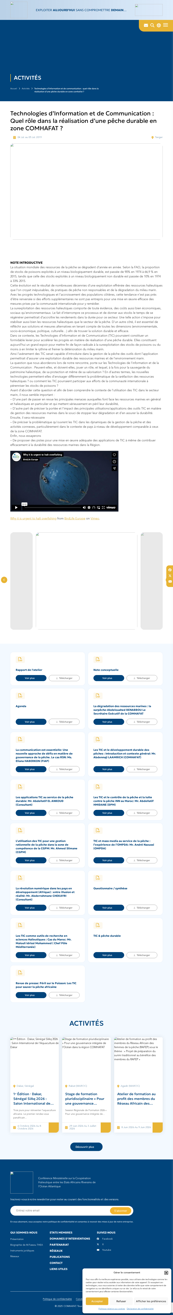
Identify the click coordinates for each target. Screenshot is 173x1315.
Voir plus (30, 678)
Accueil (13, 89)
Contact (56, 1263)
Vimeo (95, 518)
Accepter (97, 1301)
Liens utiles (58, 1269)
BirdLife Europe (74, 518)
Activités (26, 89)
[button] (166, 1273)
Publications (60, 1256)
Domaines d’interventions (70, 1238)
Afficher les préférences (151, 1301)
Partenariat (59, 1244)
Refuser (121, 1301)
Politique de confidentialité (57, 1299)
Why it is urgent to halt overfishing (33, 518)
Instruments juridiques (22, 1251)
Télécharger (65, 678)
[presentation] (4, 580)
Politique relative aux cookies (111, 1309)
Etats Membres (61, 1232)
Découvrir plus (85, 1146)
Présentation (17, 1239)
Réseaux (14, 1256)
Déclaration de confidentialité (140, 1309)
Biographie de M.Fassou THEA (26, 1245)
